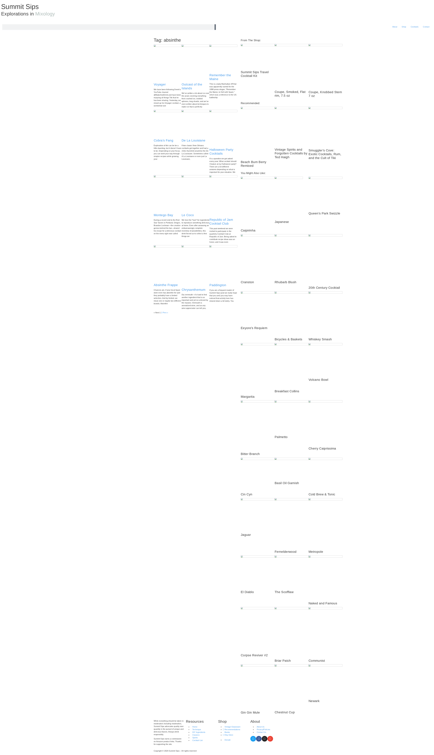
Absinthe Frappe (166, 285)
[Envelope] (270, 739)
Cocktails (415, 27)
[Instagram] (264, 739)
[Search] (215, 27)
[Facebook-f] (259, 739)
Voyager (160, 84)
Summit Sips (20, 6)
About (394, 27)
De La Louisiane (193, 140)
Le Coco (188, 215)
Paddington (217, 285)
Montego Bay (163, 215)
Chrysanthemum (193, 289)
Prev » (165, 313)
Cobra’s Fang (163, 140)
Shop (404, 27)
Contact (426, 27)
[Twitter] (253, 739)
